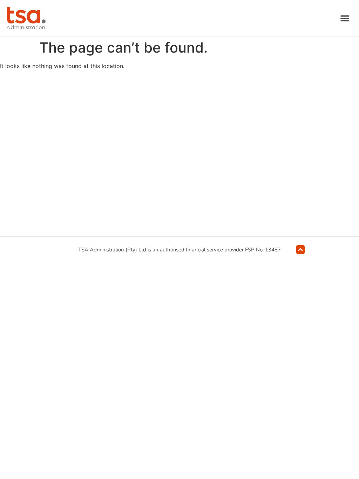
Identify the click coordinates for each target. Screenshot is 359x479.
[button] (345, 18)
